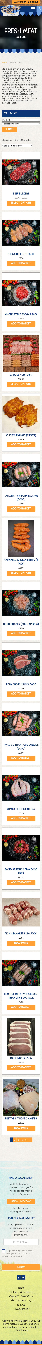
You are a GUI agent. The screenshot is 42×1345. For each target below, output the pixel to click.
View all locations (21, 1202)
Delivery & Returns (21, 1292)
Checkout (34, 2)
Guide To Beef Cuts (21, 1296)
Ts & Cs (21, 1304)
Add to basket (21, 263)
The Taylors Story (21, 1300)
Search (21, 16)
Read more (21, 943)
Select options (21, 203)
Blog (21, 1287)
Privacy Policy (21, 1308)
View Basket (21, 2)
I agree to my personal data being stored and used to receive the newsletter (17, 1254)
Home (5, 62)
